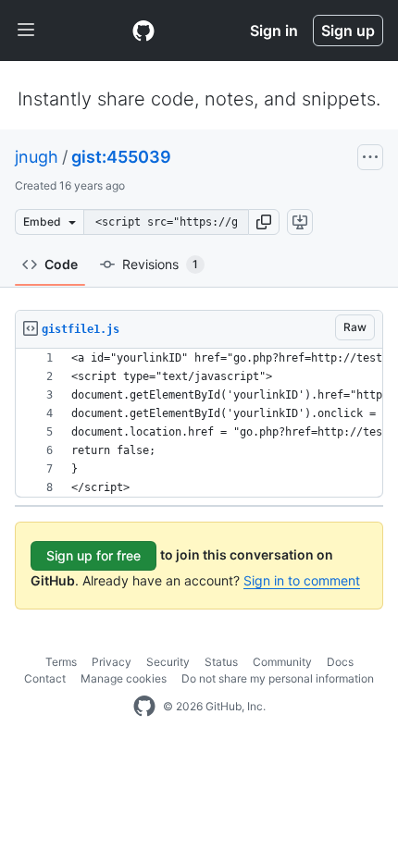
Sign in (274, 30)
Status (221, 662)
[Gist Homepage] (143, 30)
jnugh (36, 156)
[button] (264, 222)
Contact (45, 678)
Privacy (111, 662)
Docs (340, 662)
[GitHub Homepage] (144, 707)
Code (61, 264)
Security (168, 662)
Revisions (160, 264)
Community (282, 662)
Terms (61, 662)
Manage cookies (124, 678)
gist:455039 (121, 156)
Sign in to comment (301, 580)
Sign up (348, 30)
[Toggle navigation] (26, 30)
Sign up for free (93, 555)
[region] (199, 423)
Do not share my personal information (277, 678)
